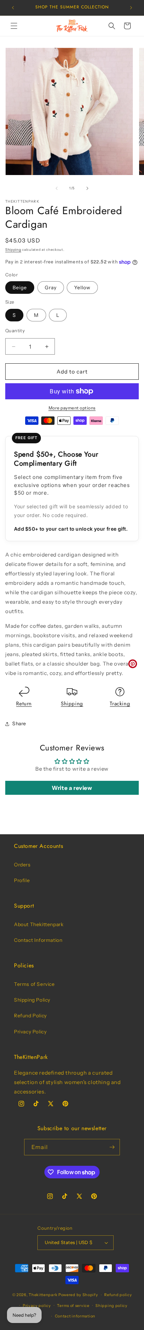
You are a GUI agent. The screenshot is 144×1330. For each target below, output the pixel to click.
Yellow (82, 287)
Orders (22, 865)
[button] (14, 26)
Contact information (75, 1316)
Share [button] (19, 723)
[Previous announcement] (13, 7)
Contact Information (38, 940)
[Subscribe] (112, 1147)
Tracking (120, 703)
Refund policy (118, 1294)
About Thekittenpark (38, 924)
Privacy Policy (30, 1032)
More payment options (72, 407)
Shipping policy (111, 1305)
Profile (22, 880)
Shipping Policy (32, 1000)
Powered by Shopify (78, 1294)
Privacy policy (37, 1305)
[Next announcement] (131, 7)
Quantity (15, 330)
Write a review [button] (72, 787)
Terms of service (73, 1305)
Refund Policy (30, 1015)
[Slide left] (56, 188)
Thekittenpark (43, 1294)
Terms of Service (34, 984)
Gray (51, 287)
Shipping (13, 249)
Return (24, 703)
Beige (20, 287)
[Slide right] (87, 188)
